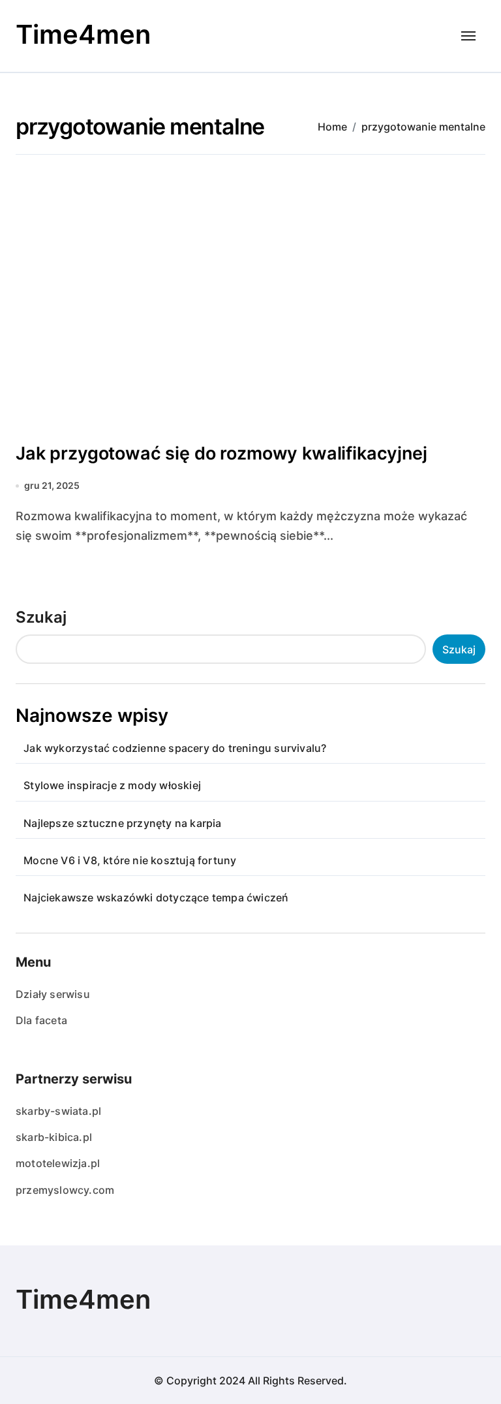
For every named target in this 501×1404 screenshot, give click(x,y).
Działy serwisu (53, 994)
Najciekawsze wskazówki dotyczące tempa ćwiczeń (155, 897)
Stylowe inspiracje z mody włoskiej (112, 785)
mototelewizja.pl (58, 1163)
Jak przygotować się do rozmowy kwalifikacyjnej (221, 453)
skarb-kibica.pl (54, 1137)
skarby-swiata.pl (58, 1110)
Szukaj (41, 617)
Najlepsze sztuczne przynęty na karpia (122, 823)
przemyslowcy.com (65, 1189)
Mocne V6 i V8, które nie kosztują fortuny (129, 860)
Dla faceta (41, 1020)
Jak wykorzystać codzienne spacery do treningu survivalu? (174, 748)
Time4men (83, 34)
